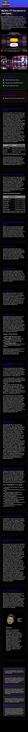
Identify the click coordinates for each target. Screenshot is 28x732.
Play (14, 40)
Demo (14, 44)
